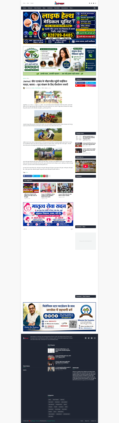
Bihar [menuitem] (44, 8)
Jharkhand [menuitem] (49, 8)
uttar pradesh (64, 402)
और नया (25, 229)
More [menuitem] (71, 8)
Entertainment (59, 404)
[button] (94, 8)
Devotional (51, 409)
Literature (61, 406)
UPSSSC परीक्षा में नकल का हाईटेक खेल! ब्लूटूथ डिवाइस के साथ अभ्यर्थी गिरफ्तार (89, 150)
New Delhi (51, 402)
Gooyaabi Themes (51, 420)
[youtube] (93, 3)
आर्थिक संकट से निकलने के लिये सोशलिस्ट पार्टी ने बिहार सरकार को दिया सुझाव (30, 196)
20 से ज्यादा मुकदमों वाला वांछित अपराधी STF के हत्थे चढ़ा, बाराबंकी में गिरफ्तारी (63, 368)
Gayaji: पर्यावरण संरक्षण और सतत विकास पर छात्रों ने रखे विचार (65, 195)
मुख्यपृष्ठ (24, 78)
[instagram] (95, 3)
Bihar (28, 78)
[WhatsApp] (41, 176)
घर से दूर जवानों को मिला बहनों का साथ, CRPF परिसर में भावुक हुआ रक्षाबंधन (89, 144)
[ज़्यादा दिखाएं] (49, 176)
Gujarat (50, 411)
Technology (57, 409)
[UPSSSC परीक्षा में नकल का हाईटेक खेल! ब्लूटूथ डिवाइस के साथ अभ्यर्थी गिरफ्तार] (78, 150)
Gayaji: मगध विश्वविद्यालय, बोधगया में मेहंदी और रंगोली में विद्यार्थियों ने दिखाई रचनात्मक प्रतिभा (48, 196)
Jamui (55, 411)
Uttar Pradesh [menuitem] (37, 8)
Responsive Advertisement (85, 241)
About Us (87, 420)
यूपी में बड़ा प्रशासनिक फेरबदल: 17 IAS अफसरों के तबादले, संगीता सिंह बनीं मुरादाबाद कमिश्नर (89, 137)
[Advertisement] (85, 109)
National (62, 399)
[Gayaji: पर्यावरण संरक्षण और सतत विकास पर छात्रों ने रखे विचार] (65, 188)
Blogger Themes (35, 420)
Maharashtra (60, 411)
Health (55, 406)
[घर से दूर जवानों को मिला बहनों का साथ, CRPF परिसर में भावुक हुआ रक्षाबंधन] (78, 145)
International (51, 404)
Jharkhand (57, 402)
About (28, 3)
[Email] (47, 176)
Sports (65, 404)
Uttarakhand (58, 414)
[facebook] (89, 3)
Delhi (66, 406)
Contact (31, 3)
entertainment (66, 414)
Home (24, 3)
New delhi (64, 409)
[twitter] (91, 3)
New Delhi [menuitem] (57, 8)
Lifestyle (50, 406)
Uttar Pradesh (56, 399)
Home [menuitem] (24, 8)
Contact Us (93, 420)
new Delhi (51, 416)
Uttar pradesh (51, 414)
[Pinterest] (44, 176)
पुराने (72, 229)
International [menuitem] (64, 8)
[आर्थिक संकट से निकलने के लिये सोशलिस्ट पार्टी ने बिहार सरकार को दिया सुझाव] (31, 188)
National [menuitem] (30, 8)
